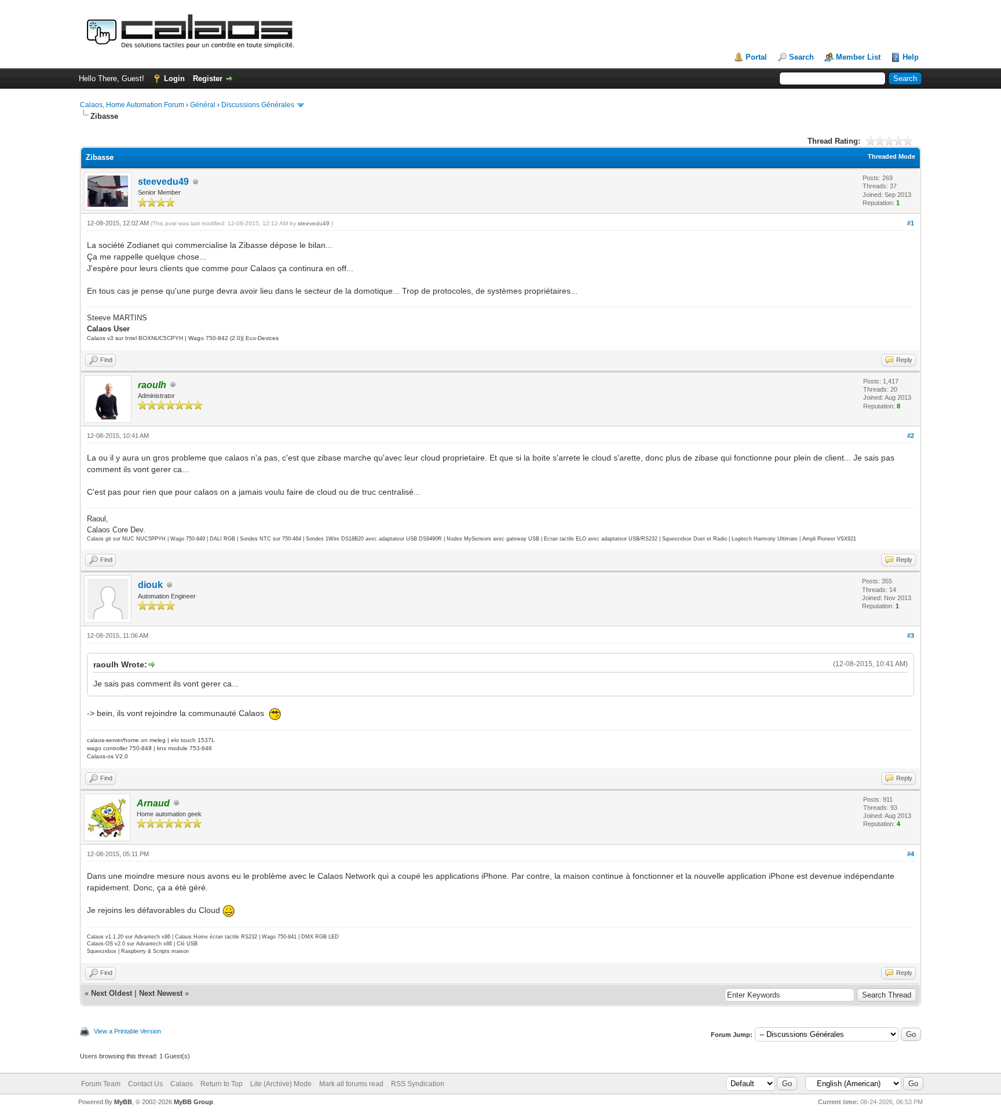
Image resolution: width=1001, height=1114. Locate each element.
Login (174, 78)
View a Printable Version (127, 1031)
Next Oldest (111, 993)
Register (207, 78)
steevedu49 (163, 182)
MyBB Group (193, 1101)
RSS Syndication (417, 1084)
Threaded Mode (891, 156)
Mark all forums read (351, 1084)
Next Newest (160, 993)
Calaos (181, 1084)
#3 (910, 635)
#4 (910, 853)
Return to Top (221, 1084)
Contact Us (145, 1084)
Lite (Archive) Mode (281, 1084)
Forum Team (100, 1084)
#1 (910, 223)
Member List (858, 57)
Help (911, 57)
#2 (910, 435)
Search (801, 57)
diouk (150, 585)
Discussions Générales (257, 105)
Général (202, 105)
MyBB (123, 1101)
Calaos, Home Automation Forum (132, 105)
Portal (756, 57)
